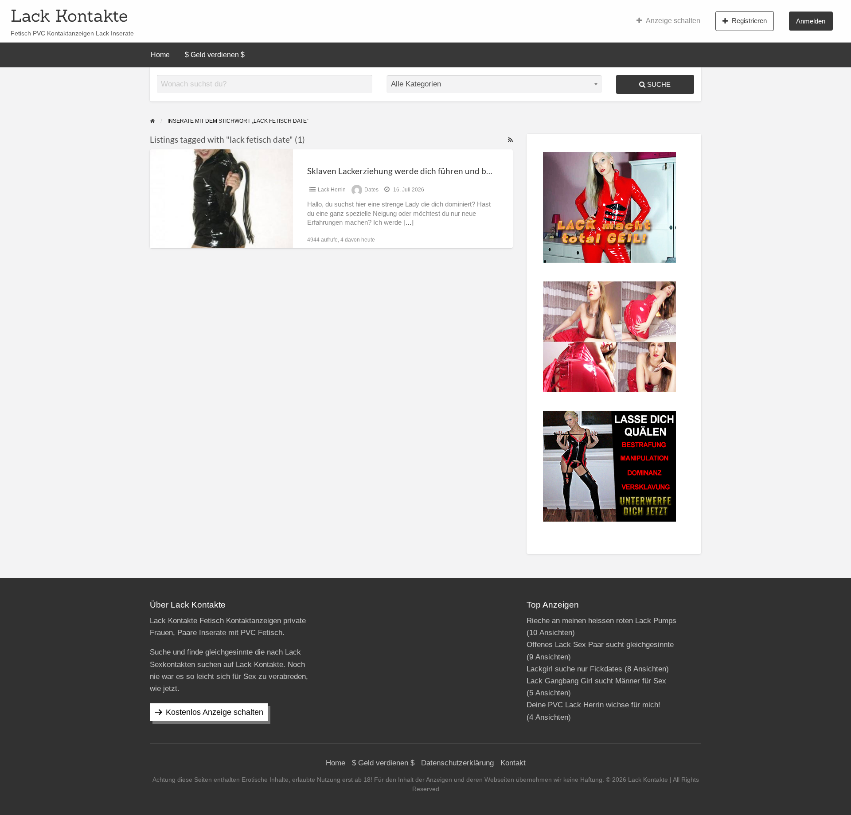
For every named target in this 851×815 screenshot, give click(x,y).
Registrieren (749, 20)
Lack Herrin (332, 190)
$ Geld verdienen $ (215, 54)
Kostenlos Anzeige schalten (214, 712)
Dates (371, 190)
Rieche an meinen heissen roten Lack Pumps (601, 620)
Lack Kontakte (69, 15)
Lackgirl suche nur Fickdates (574, 669)
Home (160, 54)
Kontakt (513, 763)
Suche (658, 84)
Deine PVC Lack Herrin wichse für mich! (593, 705)
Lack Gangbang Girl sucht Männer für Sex (596, 681)
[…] (408, 222)
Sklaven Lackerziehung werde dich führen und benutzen (412, 171)
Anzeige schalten (673, 20)
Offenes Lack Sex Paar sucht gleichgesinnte (600, 644)
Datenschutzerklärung (457, 763)
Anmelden (810, 21)
